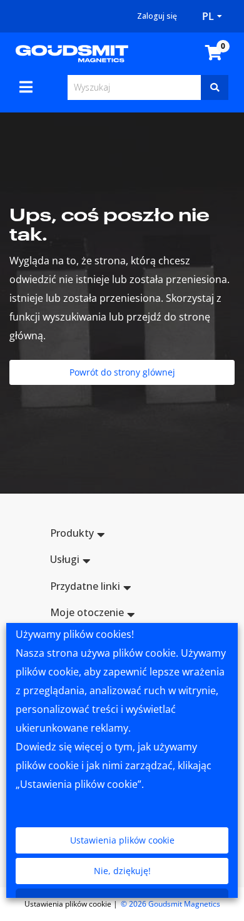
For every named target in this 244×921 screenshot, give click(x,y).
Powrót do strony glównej (122, 372)
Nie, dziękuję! (122, 871)
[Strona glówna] (72, 52)
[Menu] (26, 87)
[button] (122, 535)
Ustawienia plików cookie (122, 840)
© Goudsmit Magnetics (170, 904)
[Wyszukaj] (214, 87)
